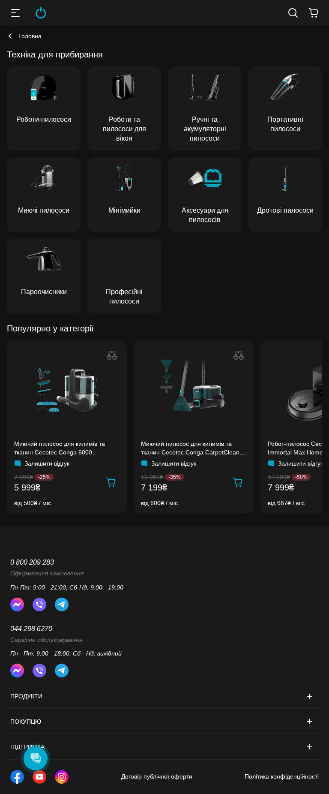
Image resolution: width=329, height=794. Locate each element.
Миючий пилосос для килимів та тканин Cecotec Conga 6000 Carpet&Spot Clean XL (59, 448)
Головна (30, 36)
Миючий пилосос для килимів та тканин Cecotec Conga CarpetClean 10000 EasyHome (190, 448)
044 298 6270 (31, 628)
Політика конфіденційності (282, 776)
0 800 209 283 (32, 562)
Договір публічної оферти (156, 776)
